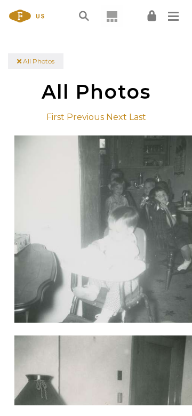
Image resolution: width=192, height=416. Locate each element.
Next (116, 117)
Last (137, 117)
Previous (85, 117)
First (55, 117)
